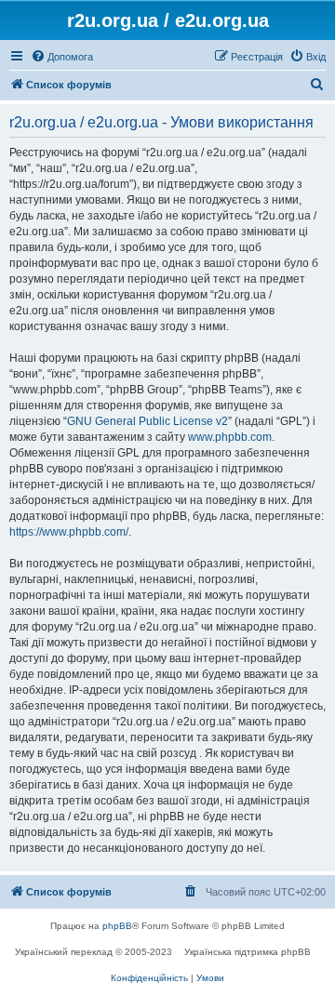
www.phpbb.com (230, 437)
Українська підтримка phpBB (247, 952)
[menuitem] (62, 57)
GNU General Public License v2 (147, 421)
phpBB (117, 926)
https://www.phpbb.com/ (68, 531)
